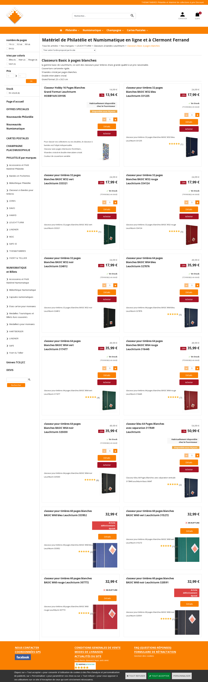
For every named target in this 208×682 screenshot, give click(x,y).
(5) (182, 231)
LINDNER (13, 229)
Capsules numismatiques (21, 297)
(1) (182, 144)
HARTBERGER (16, 331)
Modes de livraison (89, 652)
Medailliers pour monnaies (22, 324)
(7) (180, 397)
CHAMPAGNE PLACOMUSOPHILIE (18, 148)
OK (31, 81)
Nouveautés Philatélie (19, 116)
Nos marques (67, 45)
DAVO (12, 208)
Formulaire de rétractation (155, 652)
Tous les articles (50, 45)
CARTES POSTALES (17, 138)
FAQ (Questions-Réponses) (152, 647)
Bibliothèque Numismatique (22, 289)
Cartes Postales (136, 30)
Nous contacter (27, 647)
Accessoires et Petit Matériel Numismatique (17, 281)
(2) (180, 484)
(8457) (92, 668)
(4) (98, 397)
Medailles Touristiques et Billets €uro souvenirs (20, 315)
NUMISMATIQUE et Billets (16, 269)
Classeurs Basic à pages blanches (143, 45)
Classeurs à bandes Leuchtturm (109, 45)
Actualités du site (88, 656)
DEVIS (9, 370)
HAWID (12, 215)
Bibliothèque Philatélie (20, 183)
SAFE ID (13, 243)
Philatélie (71, 30)
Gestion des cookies (144, 655)
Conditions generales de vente (98, 647)
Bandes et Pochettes (19, 175)
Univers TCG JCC (15, 362)
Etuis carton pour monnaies (22, 306)
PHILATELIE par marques (21, 157)
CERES (12, 200)
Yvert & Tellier (16, 352)
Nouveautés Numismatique (15, 126)
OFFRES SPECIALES (17, 109)
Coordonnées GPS (28, 652)
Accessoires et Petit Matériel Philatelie (17, 167)
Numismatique (92, 30)
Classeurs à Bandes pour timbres (19, 192)
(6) (97, 480)
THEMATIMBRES (17, 251)
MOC (11, 236)
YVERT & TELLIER (18, 258)
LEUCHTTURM (16, 222)
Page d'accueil (15, 101)
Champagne (114, 30)
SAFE (11, 345)
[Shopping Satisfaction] (85, 664)
